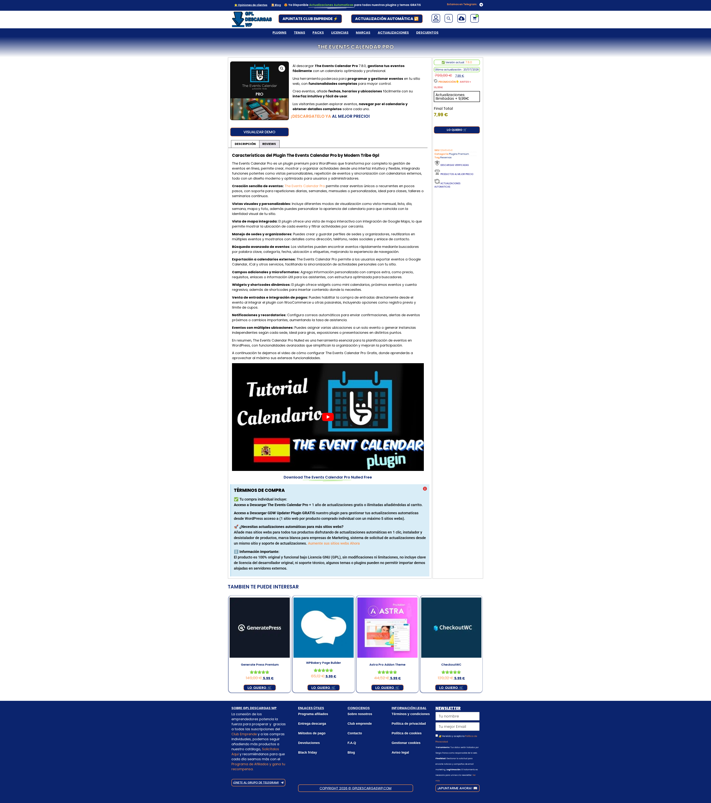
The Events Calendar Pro (305, 186)
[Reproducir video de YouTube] (328, 417)
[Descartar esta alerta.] (425, 489)
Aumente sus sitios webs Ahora (334, 543)
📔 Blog (276, 5)
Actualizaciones (393, 32)
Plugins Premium (459, 154)
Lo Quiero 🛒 (457, 130)
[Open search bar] (448, 18)
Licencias (339, 32)
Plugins (279, 32)
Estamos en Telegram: (462, 4)
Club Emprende (244, 734)
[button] (281, 68)
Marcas (363, 32)
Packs (318, 32)
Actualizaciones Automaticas (447, 185)
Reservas (446, 157)
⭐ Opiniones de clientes (250, 5)
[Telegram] (481, 4)
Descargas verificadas (454, 165)
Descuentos (427, 32)
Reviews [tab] (269, 144)
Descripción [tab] (245, 144)
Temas (299, 32)
